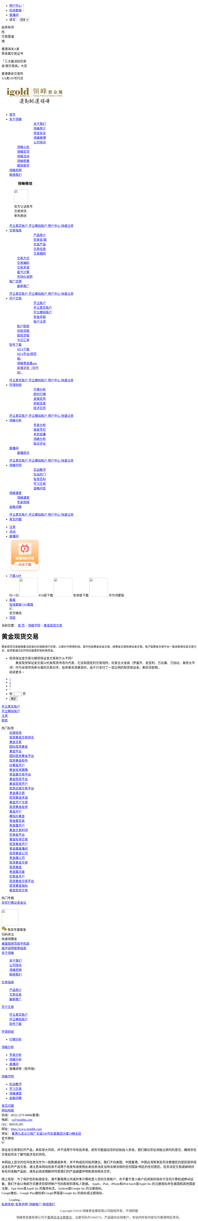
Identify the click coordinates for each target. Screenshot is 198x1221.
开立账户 (39, 303)
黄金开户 (15, 811)
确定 (13, 698)
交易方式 (23, 258)
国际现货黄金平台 (21, 756)
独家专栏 (39, 429)
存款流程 (23, 330)
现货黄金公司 (18, 853)
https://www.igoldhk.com (26, 1129)
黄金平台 (15, 751)
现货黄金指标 (18, 885)
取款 (5, 720)
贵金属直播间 (18, 848)
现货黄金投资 (18, 807)
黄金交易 (15, 742)
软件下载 (15, 344)
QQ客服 (27, 604)
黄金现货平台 (18, 779)
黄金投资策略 (18, 770)
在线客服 (15, 10)
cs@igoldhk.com (22, 1119)
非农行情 (8, 902)
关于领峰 (15, 119)
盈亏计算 (23, 272)
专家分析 (39, 425)
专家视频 (23, 502)
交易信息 (39, 249)
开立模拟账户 (38, 225)
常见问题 (15, 519)
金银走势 (39, 398)
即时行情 (39, 394)
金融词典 (15, 507)
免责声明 (21, 1204)
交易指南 (15, 230)
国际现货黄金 (18, 746)
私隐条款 (8, 1204)
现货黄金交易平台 (21, 881)
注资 (5, 715)
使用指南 (20, 948)
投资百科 (39, 479)
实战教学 (39, 469)
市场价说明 (24, 276)
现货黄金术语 (18, 797)
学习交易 (39, 483)
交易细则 (39, 253)
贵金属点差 (17, 871)
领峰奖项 (23, 151)
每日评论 (39, 443)
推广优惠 (15, 281)
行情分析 (39, 389)
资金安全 (39, 133)
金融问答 (39, 488)
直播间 (14, 15)
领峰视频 (15, 170)
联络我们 (15, 174)
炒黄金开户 (17, 765)
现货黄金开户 (18, 844)
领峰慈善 (23, 161)
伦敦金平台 (17, 834)
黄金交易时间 (18, 830)
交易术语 (23, 267)
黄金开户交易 (18, 802)
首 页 (21, 625)
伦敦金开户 (17, 876)
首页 (12, 114)
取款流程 (23, 335)
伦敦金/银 (40, 239)
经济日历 (39, 408)
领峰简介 (39, 128)
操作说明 (8, 948)
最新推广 (23, 286)
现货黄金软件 (18, 760)
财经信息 (39, 403)
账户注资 (39, 321)
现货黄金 (15, 867)
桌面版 (6, 943)
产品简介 (39, 235)
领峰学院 (15, 465)
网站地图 (8, 1110)
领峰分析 (15, 420)
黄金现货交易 (53, 625)
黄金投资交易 (18, 839)
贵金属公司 (17, 858)
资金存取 (39, 317)
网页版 (15, 943)
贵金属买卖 (17, 820)
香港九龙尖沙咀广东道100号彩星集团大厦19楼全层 (46, 1133)
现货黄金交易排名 (21, 737)
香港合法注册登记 (59, 1217)
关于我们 (39, 123)
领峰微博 (39, 137)
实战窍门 (39, 474)
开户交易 (15, 298)
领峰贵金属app (27, 363)
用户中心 (15, 5)
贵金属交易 (17, 793)
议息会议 (20, 902)
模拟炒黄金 (17, 816)
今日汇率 (23, 340)
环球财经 (15, 385)
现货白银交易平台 (21, 788)
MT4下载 (23, 349)
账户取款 (23, 326)
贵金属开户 (17, 825)
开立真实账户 (19, 225)
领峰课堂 (15, 493)
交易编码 (23, 263)
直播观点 (23, 452)
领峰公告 (23, 147)
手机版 (24, 943)
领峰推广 (35, 1204)
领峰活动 (23, 156)
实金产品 (39, 244)
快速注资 (67, 225)
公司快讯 (39, 142)
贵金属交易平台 (20, 774)
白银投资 (15, 732)
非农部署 (39, 434)
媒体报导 (23, 165)
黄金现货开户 (18, 783)
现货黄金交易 (18, 862)
